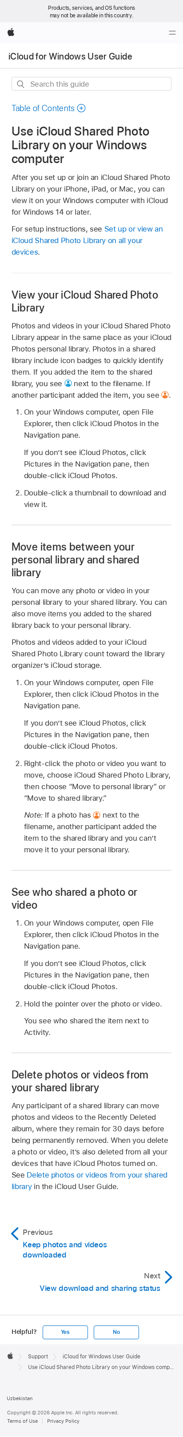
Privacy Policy (63, 1421)
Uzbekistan (19, 1398)
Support (38, 1356)
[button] (49, 108)
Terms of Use (22, 1421)
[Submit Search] (21, 84)
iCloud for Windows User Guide (70, 56)
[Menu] (172, 33)
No (116, 1332)
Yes (65, 1332)
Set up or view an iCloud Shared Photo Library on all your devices (87, 240)
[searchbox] (92, 84)
